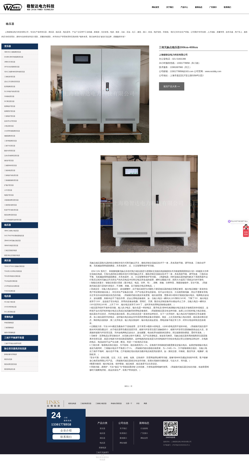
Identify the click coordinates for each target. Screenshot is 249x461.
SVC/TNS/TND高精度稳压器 (14, 236)
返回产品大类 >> (171, 86)
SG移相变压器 (9, 96)
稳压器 (7, 225)
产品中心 (184, 7)
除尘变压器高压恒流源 (15, 348)
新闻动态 (198, 7)
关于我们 (170, 7)
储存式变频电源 (9, 332)
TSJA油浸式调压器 (10, 281)
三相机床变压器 (9, 77)
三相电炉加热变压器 (11, 175)
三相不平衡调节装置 (14, 337)
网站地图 (123, 443)
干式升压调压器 (9, 291)
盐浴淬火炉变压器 (10, 121)
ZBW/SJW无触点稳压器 (12, 240)
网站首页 (155, 7)
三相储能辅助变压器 (11, 180)
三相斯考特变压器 (10, 165)
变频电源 (8, 317)
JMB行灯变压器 (9, 62)
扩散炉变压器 (9, 185)
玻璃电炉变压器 (9, 106)
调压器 (7, 260)
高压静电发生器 (9, 369)
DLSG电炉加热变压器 (11, 91)
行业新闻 (144, 428)
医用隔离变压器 (9, 86)
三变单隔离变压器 (10, 141)
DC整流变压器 (9, 101)
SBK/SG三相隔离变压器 (12, 52)
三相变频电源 (9, 328)
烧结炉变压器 (9, 160)
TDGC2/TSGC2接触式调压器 (14, 266)
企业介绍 (66, 430)
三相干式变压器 (9, 146)
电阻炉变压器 (9, 195)
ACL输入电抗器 (9, 302)
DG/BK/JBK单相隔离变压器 (13, 57)
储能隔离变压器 (9, 136)
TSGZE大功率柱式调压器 (13, 271)
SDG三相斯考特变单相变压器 (14, 72)
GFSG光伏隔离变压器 (11, 67)
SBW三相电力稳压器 (11, 231)
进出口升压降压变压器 (12, 81)
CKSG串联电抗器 (10, 307)
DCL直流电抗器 (9, 312)
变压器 (7, 46)
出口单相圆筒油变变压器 (12, 220)
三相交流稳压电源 (10, 250)
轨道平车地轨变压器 (11, 210)
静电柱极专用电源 (10, 354)
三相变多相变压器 (10, 205)
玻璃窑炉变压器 (9, 111)
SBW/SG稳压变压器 (11, 245)
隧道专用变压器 (9, 151)
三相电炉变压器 (9, 116)
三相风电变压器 (9, 170)
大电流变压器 (9, 126)
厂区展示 (213, 7)
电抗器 (7, 296)
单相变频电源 (9, 323)
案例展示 (123, 438)
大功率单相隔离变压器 (12, 131)
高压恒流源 (8, 359)
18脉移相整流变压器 (11, 200)
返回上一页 (128, 386)
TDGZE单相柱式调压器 (12, 276)
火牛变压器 (8, 190)
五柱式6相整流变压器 (11, 156)
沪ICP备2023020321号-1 (181, 445)
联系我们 (227, 7)
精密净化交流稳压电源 (12, 255)
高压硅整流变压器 (10, 215)
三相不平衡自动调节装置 (12, 343)
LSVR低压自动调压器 (11, 286)
